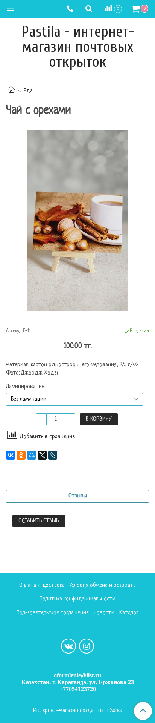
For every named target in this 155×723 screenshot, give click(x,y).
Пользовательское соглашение (53, 613)
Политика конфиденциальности (77, 599)
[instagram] (86, 646)
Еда (28, 91)
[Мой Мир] (31, 455)
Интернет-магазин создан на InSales (77, 711)
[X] (42, 455)
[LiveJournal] (52, 455)
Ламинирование (25, 387)
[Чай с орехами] (77, 220)
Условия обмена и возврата (102, 585)
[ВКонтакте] (10, 455)
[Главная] (11, 91)
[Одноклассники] (21, 455)
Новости (104, 613)
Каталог (128, 613)
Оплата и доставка (42, 585)
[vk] (68, 646)
